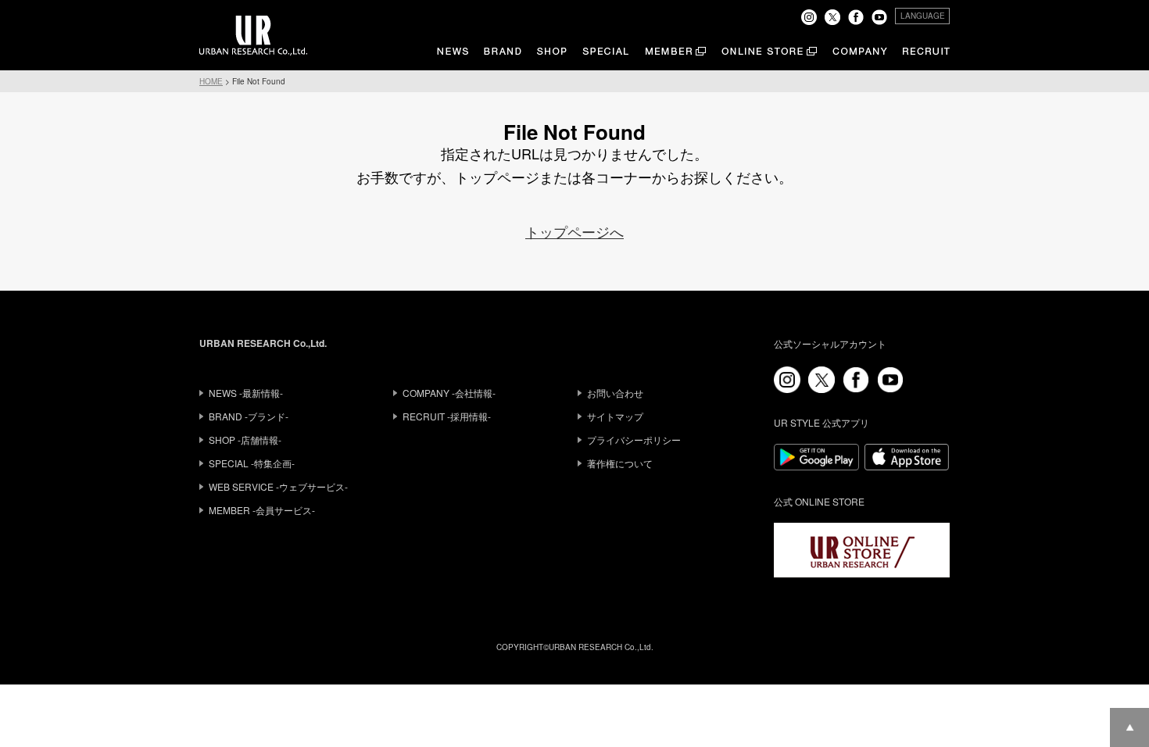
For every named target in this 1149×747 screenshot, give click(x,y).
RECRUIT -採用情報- (447, 416)
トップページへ (574, 231)
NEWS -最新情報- (246, 392)
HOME (211, 81)
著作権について (620, 463)
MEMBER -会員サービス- (262, 509)
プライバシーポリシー (634, 439)
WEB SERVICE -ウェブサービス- (278, 486)
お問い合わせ (615, 392)
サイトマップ (615, 416)
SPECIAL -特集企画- (252, 463)
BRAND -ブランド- (248, 416)
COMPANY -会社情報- (449, 392)
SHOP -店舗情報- (245, 439)
